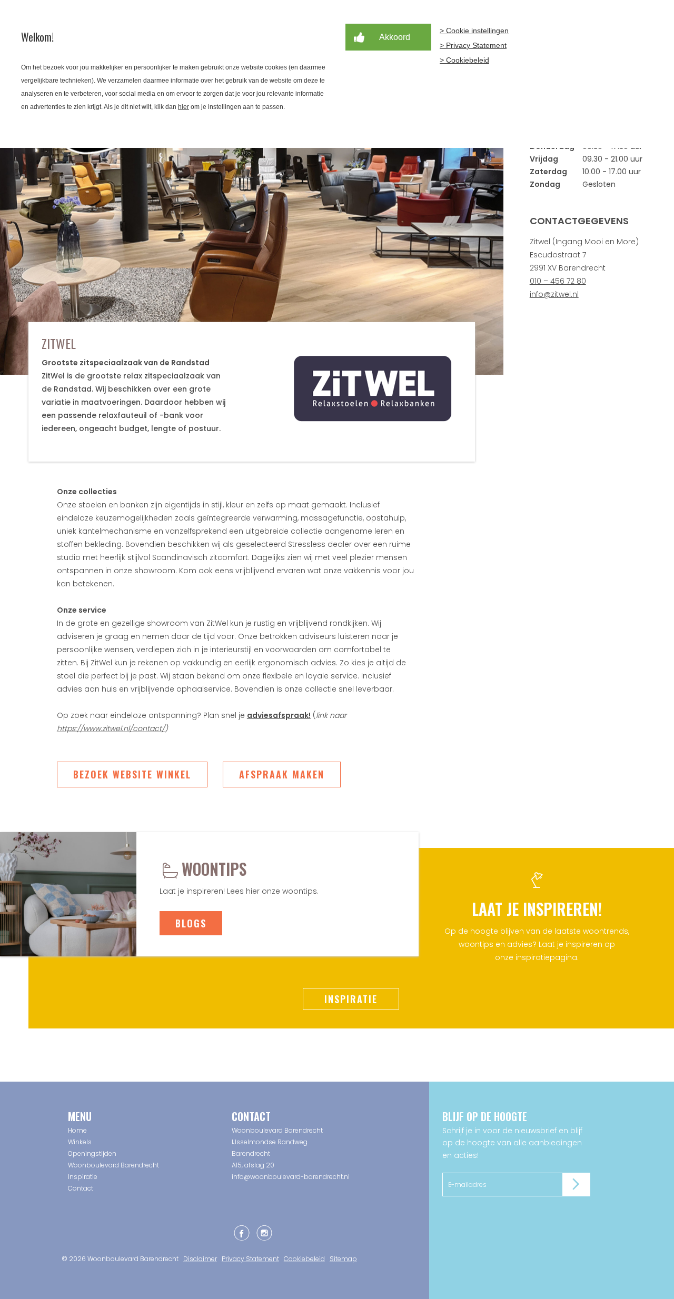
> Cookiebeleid (464, 60)
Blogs (190, 923)
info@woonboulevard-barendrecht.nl (291, 1176)
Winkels (80, 1141)
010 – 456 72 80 (558, 281)
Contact (80, 1188)
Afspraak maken (281, 774)
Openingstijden (92, 1153)
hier (183, 107)
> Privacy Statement (473, 45)
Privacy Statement (250, 1258)
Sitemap (343, 1258)
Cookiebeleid (304, 1258)
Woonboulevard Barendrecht (113, 1165)
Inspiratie (351, 999)
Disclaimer (200, 1258)
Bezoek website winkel (132, 774)
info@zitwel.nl (554, 294)
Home (77, 1130)
